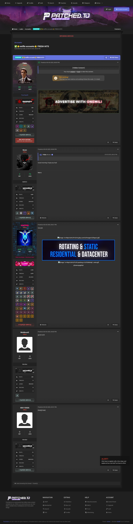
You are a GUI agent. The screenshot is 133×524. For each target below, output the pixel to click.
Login (109, 9)
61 (32, 111)
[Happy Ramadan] (17, 292)
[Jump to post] (52, 154)
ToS (45, 512)
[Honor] (24, 130)
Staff (46, 502)
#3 (118, 224)
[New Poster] (28, 126)
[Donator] (21, 316)
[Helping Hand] (32, 126)
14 (32, 452)
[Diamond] (21, 126)
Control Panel (112, 502)
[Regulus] (24, 288)
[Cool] (24, 304)
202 (32, 376)
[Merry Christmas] (28, 296)
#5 (118, 407)
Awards (74, 3)
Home (8, 3)
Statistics (68, 502)
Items (109, 512)
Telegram (87, 3)
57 (32, 198)
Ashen (108, 521)
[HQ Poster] (32, 213)
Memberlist (47, 505)
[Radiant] (17, 288)
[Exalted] (17, 316)
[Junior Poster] (21, 213)
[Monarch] (28, 304)
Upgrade (19, 3)
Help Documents (92, 502)
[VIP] (17, 126)
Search (51, 3)
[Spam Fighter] (32, 288)
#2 (118, 149)
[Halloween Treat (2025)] (21, 288)
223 (32, 107)
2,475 (32, 273)
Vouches (63, 3)
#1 (118, 62)
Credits (31, 3)
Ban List (68, 505)
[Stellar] (17, 304)
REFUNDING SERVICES (66, 36)
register (72, 71)
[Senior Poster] (24, 213)
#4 (118, 331)
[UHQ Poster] (28, 308)
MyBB (118, 521)
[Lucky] (32, 308)
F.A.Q (88, 509)
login (78, 71)
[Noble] (21, 130)
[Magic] (32, 304)
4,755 (32, 270)
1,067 (32, 194)
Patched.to (118, 29)
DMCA (89, 505)
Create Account (122, 9)
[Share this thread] (106, 57)
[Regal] (24, 296)
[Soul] (24, 126)
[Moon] (17, 130)
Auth (41, 3)
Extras (98, 3)
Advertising (90, 512)
